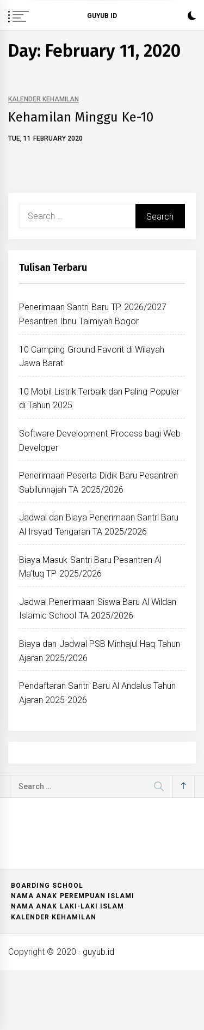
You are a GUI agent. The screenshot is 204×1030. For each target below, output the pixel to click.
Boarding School (47, 885)
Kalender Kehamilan (43, 99)
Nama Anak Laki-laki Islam (67, 906)
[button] (192, 17)
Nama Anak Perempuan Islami (72, 896)
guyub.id (98, 952)
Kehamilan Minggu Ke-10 (80, 117)
